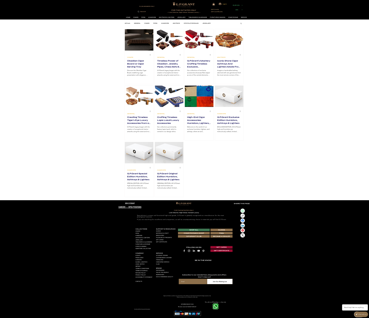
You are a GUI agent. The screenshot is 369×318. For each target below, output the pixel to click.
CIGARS (146, 23)
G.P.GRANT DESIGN (162, 255)
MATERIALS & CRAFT (162, 233)
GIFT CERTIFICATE (161, 242)
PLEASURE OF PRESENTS (164, 237)
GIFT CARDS (160, 239)
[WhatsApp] (242, 211)
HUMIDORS (165, 23)
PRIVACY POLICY (140, 275)
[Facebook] (184, 251)
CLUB (157, 264)
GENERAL (137, 23)
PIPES (155, 23)
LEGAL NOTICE (140, 264)
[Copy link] (242, 215)
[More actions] (151, 55)
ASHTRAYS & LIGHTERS (142, 237)
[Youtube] (199, 251)
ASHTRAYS (176, 23)
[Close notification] (366, 306)
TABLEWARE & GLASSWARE (143, 242)
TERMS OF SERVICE (141, 270)
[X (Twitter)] (242, 235)
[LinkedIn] (194, 251)
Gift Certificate (217, 11)
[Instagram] (189, 251)
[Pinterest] (203, 251)
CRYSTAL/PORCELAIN (191, 23)
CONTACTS (138, 281)
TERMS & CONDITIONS (142, 268)
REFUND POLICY (140, 273)
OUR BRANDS (160, 270)
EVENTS (137, 255)
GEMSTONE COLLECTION (143, 248)
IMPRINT (138, 266)
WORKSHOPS (160, 274)
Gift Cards (215, 9)
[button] (213, 4)
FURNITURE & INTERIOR (142, 244)
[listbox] (238, 5)
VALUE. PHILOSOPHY (162, 272)
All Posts (127, 23)
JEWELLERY (206, 23)
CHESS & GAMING (140, 246)
